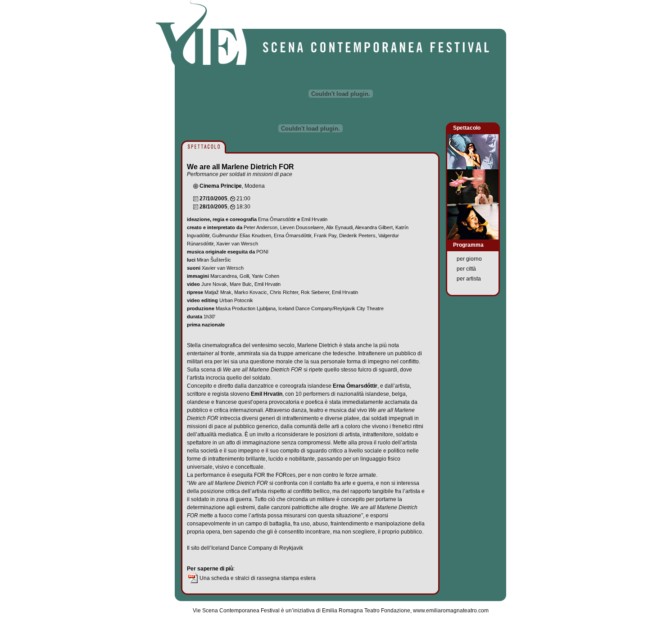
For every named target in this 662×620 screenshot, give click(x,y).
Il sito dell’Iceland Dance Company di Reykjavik (245, 548)
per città (466, 269)
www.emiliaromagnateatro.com (451, 610)
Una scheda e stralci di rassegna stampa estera (257, 578)
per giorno (469, 259)
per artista (469, 279)
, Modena (232, 186)
